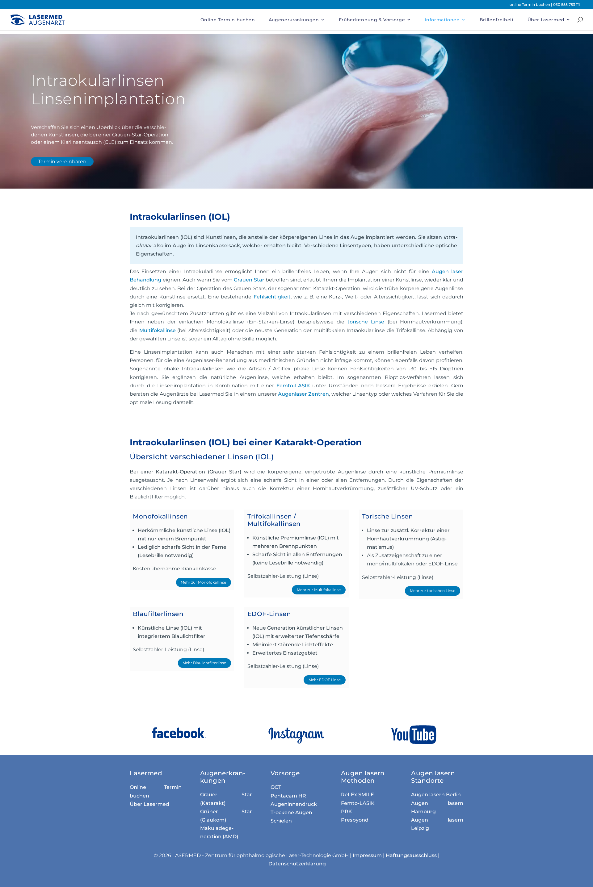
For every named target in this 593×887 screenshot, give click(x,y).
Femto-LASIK (358, 803)
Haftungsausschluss (411, 855)
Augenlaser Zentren (303, 394)
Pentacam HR (288, 796)
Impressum (367, 855)
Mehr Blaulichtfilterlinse (204, 662)
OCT (276, 787)
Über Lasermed (546, 20)
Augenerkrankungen (294, 20)
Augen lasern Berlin (436, 794)
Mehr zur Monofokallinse (203, 582)
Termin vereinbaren (62, 161)
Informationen (442, 20)
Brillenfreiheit (497, 20)
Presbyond (354, 820)
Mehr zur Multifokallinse (319, 589)
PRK (346, 811)
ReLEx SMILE (357, 794)
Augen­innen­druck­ (294, 804)
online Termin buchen (530, 4)
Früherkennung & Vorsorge (372, 20)
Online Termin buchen (227, 20)
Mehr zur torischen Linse (432, 590)
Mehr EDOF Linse (325, 679)
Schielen (281, 821)
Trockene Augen (291, 812)
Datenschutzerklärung (297, 864)
